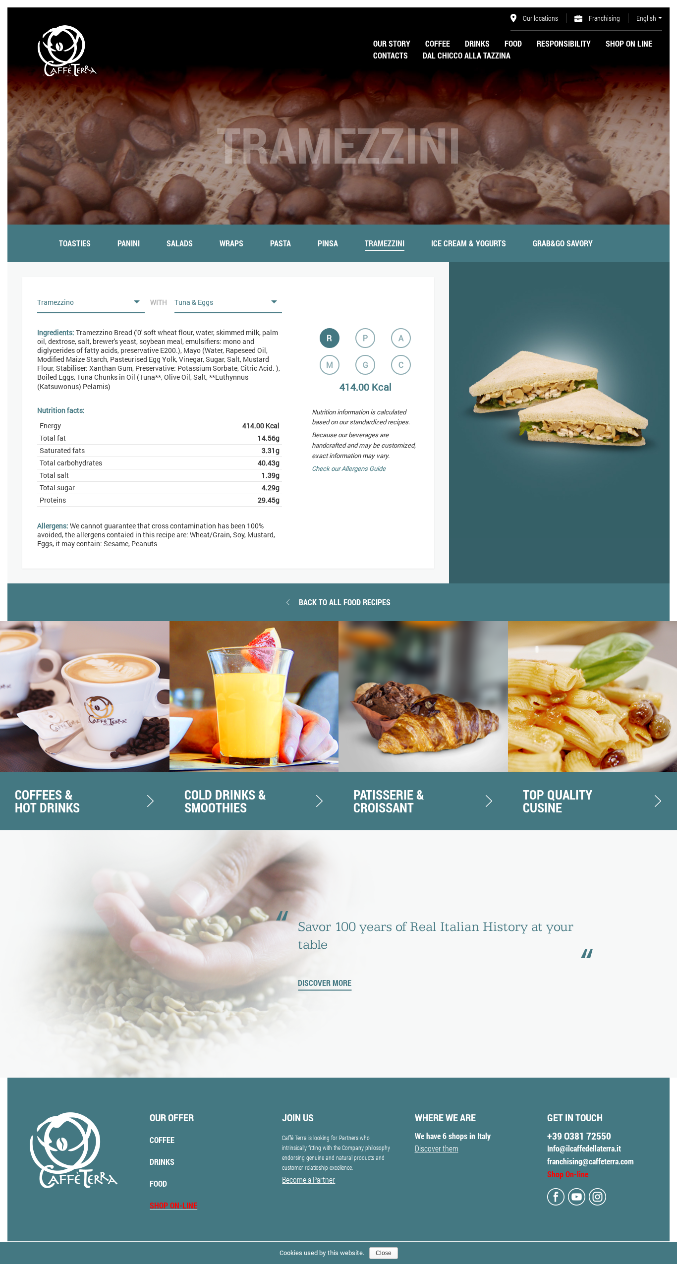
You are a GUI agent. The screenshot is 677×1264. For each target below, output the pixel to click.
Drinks (477, 43)
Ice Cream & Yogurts (468, 243)
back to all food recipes (345, 602)
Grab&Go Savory (563, 243)
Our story (391, 43)
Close (384, 1253)
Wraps (231, 243)
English (646, 18)
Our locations (539, 18)
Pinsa (328, 243)
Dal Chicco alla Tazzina (466, 55)
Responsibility (564, 43)
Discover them (436, 1148)
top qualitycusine (557, 801)
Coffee (437, 43)
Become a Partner (308, 1179)
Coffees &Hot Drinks (47, 801)
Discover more (324, 982)
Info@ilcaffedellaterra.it (584, 1148)
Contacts (390, 55)
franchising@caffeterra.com (590, 1161)
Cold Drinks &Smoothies (225, 801)
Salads (180, 243)
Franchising (603, 18)
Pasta (280, 243)
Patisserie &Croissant (388, 801)
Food (513, 43)
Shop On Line (629, 43)
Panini (128, 243)
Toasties (75, 243)
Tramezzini (384, 243)
